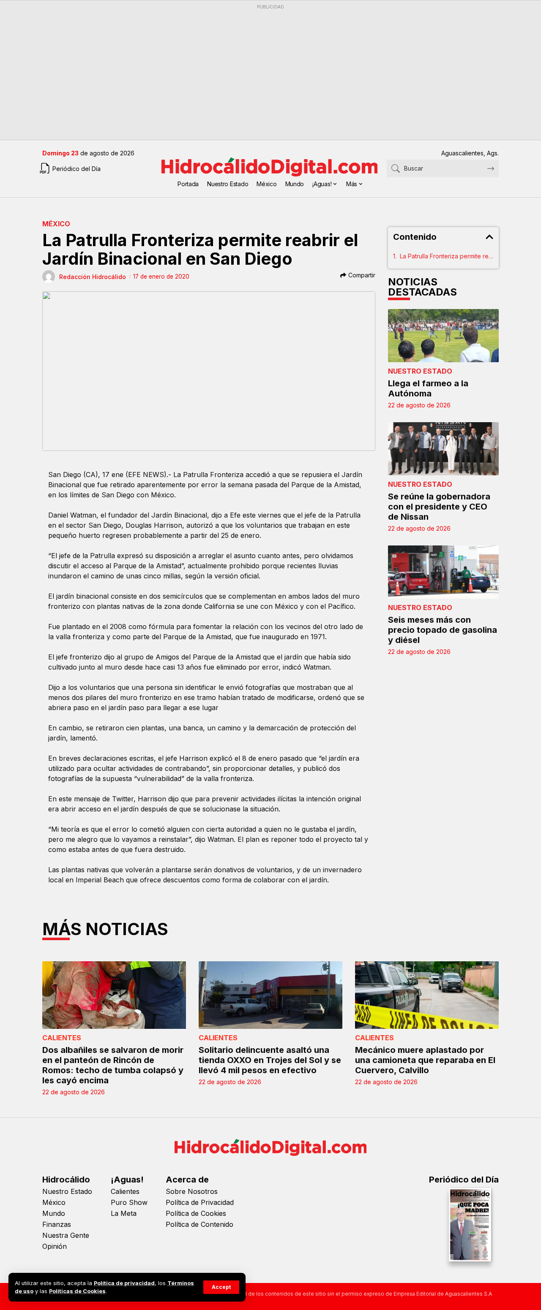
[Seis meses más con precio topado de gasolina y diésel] (443, 572)
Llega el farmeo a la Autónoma (428, 388)
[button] (221, 1287)
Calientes (61, 1037)
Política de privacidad (124, 1283)
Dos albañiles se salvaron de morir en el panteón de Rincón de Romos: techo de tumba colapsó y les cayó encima (112, 1065)
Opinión (54, 1246)
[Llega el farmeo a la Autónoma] (443, 335)
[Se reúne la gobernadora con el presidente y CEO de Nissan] (443, 448)
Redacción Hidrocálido (92, 276)
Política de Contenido (199, 1224)
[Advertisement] (270, 72)
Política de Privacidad (200, 1202)
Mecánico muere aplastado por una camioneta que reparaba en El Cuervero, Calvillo (425, 1060)
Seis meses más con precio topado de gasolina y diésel (442, 630)
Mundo (53, 1213)
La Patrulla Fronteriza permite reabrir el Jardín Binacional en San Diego (447, 256)
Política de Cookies (196, 1213)
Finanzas (56, 1224)
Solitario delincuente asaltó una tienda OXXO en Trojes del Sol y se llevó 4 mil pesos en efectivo (270, 1060)
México (56, 224)
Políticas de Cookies (77, 1291)
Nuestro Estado (420, 371)
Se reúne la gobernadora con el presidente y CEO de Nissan (439, 506)
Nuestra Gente (65, 1235)
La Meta (124, 1213)
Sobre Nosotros (192, 1191)
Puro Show (129, 1202)
